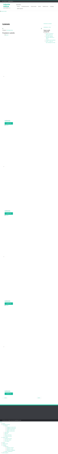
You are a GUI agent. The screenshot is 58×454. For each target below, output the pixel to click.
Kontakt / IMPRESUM (8, 451)
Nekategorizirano (10, 30)
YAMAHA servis (45, 6)
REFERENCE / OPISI (47, 27)
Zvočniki (6, 425)
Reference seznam (10, 447)
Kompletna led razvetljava (50, 40)
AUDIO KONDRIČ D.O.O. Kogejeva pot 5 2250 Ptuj (19, 411)
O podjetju (52, 6)
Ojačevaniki (7, 432)
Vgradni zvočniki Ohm (11, 431)
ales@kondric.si (10, 1)
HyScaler (19, 420)
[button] (18, 4)
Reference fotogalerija (11, 450)
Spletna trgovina (20, 8)
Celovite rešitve (6, 5)
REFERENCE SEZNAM (48, 23)
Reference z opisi (10, 448)
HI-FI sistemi (7, 441)
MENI (1, 422)
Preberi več (8, 123)
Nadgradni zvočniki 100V (11, 427)
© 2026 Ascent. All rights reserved (8, 420)
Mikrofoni (6, 433)
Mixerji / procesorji (8, 434)
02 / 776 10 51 (4, 1)
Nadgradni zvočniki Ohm (11, 428)
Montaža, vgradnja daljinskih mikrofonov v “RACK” (50, 37)
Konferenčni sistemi (8, 436)
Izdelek (5, 397)
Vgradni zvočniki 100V (11, 429)
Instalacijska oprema (25, 6)
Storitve (39, 6)
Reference (6, 446)
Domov (18, 6)
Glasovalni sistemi (8, 439)
